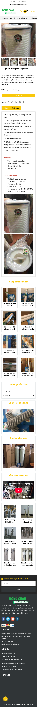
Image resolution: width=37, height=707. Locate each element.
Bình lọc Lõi (6, 392)
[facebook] (3, 619)
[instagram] (17, 619)
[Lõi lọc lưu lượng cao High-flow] (8, 11)
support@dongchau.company (19, 4)
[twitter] (8, 619)
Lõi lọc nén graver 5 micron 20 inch (27, 351)
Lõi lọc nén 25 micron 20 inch (9, 328)
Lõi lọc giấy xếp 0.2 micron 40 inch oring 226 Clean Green (27, 374)
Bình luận (15, 108)
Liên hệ (19, 95)
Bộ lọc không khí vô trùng (10, 521)
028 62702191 (22, 1)
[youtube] (13, 619)
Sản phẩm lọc (14, 18)
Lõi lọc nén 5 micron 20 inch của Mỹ (27, 328)
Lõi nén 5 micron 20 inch (9, 305)
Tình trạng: (4, 90)
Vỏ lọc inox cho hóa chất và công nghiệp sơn (27, 542)
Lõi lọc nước (24, 18)
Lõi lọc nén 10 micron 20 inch (27, 305)
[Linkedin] (16, 102)
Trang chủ (4, 18)
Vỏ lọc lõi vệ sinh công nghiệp (27, 521)
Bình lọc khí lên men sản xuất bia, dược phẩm (27, 564)
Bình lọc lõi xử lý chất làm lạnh (10, 564)
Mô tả (6, 108)
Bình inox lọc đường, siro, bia (10, 542)
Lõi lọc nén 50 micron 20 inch (9, 374)
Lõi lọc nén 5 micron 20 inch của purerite (9, 351)
